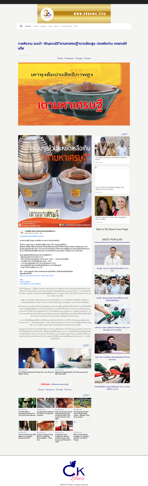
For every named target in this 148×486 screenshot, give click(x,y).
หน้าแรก (28, 26)
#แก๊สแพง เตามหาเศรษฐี (59, 384)
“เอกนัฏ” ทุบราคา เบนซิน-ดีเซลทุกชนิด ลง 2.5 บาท (112, 269)
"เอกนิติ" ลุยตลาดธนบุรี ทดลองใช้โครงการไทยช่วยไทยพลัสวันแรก (112, 299)
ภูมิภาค (56, 26)
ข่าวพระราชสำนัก (66, 26)
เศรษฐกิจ (43, 26)
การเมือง (35, 26)
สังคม (50, 26)
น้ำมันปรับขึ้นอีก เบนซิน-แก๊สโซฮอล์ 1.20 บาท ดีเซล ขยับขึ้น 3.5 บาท (112, 388)
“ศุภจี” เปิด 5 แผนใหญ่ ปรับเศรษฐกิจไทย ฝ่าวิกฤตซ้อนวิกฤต (112, 358)
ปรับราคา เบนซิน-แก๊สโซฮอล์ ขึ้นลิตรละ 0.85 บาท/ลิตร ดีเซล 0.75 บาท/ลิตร (112, 328)
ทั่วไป (75, 26)
